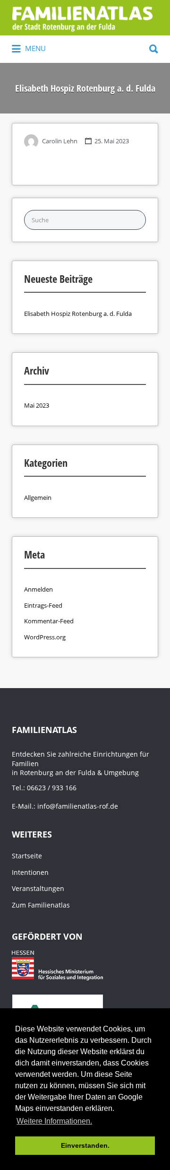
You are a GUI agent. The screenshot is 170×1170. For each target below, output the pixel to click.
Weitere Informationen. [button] (54, 1121)
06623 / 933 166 (51, 787)
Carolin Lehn (59, 141)
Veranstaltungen (38, 888)
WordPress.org (45, 637)
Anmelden (38, 589)
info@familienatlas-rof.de (77, 806)
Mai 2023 (36, 405)
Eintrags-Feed (43, 605)
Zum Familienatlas (41, 904)
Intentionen (30, 872)
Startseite (27, 855)
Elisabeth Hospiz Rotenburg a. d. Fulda (78, 313)
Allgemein (37, 497)
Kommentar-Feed (49, 621)
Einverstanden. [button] (85, 1145)
